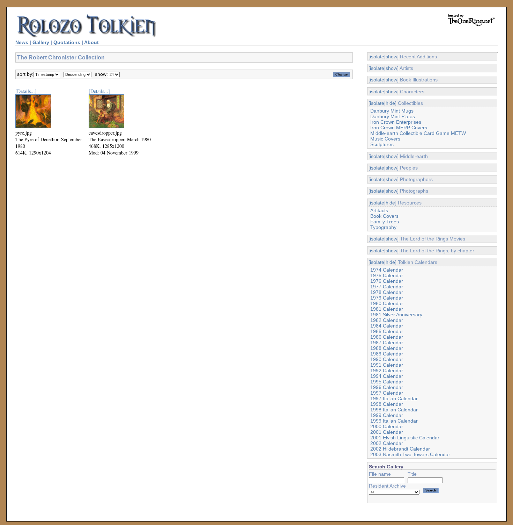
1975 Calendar (386, 275)
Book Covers (384, 216)
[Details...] (26, 91)
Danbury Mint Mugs (392, 111)
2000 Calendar (386, 426)
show (391, 56)
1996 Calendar (386, 387)
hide (390, 103)
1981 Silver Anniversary (396, 314)
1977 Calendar (386, 286)
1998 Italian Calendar (394, 409)
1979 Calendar (386, 298)
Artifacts (379, 210)
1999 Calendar (386, 415)
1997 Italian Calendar (394, 398)
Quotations (66, 42)
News (21, 42)
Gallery (40, 42)
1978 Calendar (386, 292)
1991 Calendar (386, 365)
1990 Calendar (386, 359)
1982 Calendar (386, 320)
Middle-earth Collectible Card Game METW (418, 133)
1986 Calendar (386, 337)
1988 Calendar (386, 348)
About (91, 42)
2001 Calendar (386, 432)
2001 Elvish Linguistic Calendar (404, 437)
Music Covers (385, 139)
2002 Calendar (386, 443)
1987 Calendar (386, 342)
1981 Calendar (386, 309)
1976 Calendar (386, 281)
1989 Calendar (386, 354)
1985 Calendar (386, 331)
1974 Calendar (386, 270)
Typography (383, 227)
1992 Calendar (386, 370)
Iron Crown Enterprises (395, 122)
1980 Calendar (386, 303)
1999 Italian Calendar (394, 421)
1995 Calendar (386, 381)
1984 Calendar (386, 326)
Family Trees (384, 221)
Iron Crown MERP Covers (398, 127)
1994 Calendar (386, 376)
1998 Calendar (386, 404)
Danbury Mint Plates (392, 116)
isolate (377, 56)
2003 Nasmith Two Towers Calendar (410, 454)
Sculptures (382, 144)
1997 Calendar (386, 393)
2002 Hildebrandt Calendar (400, 449)
